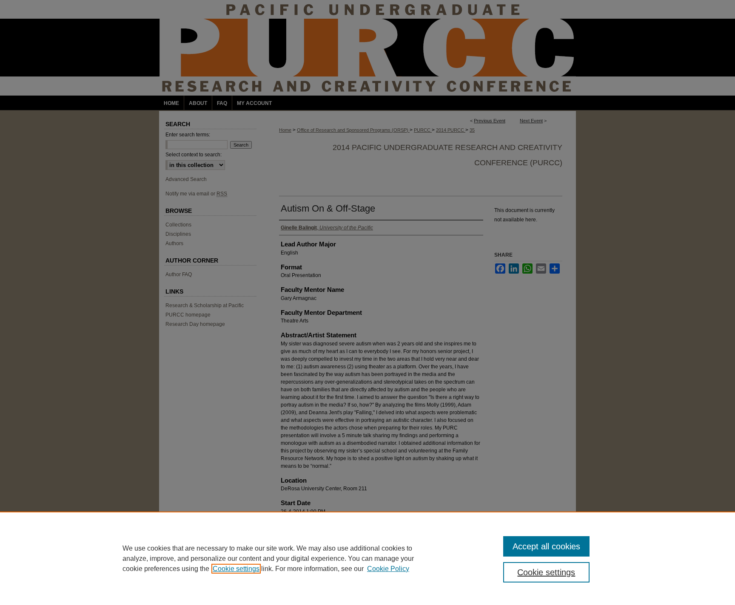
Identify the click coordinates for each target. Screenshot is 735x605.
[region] (367, 558)
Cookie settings (236, 568)
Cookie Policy (388, 568)
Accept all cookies (546, 546)
